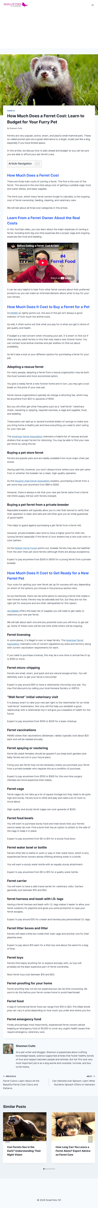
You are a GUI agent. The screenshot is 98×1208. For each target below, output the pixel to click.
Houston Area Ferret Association (32, 481)
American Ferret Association (27, 436)
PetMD (14, 313)
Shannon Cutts (16, 128)
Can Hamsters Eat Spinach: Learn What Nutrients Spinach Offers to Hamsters (73, 1080)
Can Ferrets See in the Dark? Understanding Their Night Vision (24, 1151)
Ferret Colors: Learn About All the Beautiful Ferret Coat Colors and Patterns (21, 1082)
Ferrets (11, 111)
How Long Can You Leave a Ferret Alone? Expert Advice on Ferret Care (73, 1151)
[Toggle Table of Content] (36, 164)
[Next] (90, 1139)
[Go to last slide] (7, 1139)
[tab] (44, 1169)
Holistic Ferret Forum (26, 548)
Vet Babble (13, 611)
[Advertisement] (49, 29)
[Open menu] (92, 5)
